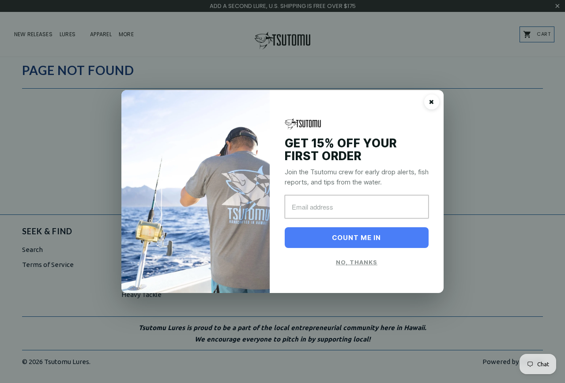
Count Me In (356, 237)
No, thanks (356, 262)
